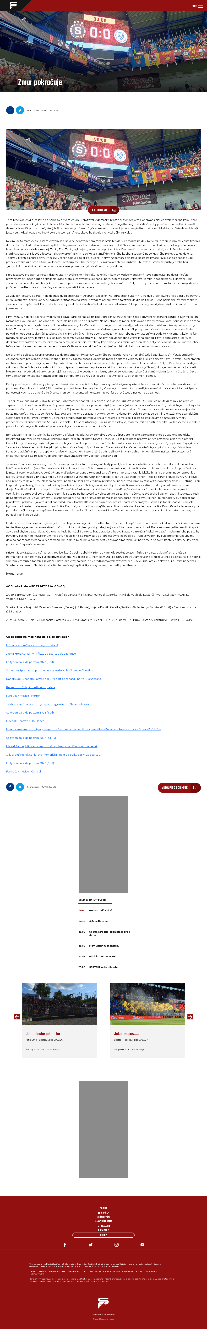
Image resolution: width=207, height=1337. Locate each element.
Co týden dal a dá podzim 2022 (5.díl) (30, 712)
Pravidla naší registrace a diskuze (92, 1281)
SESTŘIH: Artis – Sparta (103, 967)
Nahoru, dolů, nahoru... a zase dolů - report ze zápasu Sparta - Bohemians (53, 678)
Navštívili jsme (103, 1222)
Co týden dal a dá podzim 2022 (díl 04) (31, 737)
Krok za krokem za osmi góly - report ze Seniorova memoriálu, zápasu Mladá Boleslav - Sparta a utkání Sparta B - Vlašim (83, 729)
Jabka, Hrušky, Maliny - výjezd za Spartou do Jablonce (41, 653)
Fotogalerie (103, 1226)
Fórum (103, 1208)
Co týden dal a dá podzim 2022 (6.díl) (30, 662)
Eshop (103, 1235)
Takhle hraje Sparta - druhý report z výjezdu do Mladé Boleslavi (47, 704)
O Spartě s (103, 1230)
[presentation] (16, 1017)
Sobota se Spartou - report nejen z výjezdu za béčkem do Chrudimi (49, 670)
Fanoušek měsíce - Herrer (23, 695)
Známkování (103, 1217)
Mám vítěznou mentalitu (104, 945)
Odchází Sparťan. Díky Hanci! (25, 721)
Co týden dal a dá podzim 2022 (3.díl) (30, 763)
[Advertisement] (103, 844)
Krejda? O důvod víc (101, 910)
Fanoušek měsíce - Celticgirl (24, 771)
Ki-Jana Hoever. (98, 921)
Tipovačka (103, 1213)
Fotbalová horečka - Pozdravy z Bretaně (32, 645)
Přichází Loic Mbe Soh (102, 956)
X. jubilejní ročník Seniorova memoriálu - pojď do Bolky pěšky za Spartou (53, 754)
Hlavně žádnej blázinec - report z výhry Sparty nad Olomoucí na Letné (51, 746)
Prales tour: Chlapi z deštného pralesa (30, 687)
